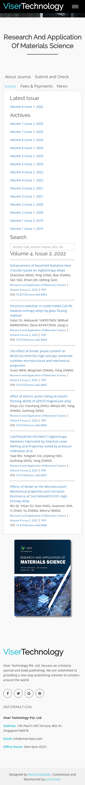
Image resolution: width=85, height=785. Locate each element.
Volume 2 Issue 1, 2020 (26, 212)
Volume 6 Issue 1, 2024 (26, 148)
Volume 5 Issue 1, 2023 (26, 164)
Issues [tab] (10, 86)
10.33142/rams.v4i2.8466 (31, 425)
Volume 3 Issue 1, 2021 (26, 196)
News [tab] (62, 86)
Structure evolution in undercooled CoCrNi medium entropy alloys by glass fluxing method (41, 311)
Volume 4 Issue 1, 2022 (26, 180)
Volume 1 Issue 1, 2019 (26, 229)
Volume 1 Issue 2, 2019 (26, 220)
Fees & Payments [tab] (36, 86)
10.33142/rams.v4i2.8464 (31, 339)
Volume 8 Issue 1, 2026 (26, 107)
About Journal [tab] (18, 76)
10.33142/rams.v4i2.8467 (31, 475)
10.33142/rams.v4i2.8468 (31, 525)
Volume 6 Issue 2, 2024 (26, 140)
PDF (43, 289)
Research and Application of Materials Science (38, 285)
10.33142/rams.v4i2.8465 (31, 384)
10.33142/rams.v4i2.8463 (31, 294)
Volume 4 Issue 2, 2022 (26, 172)
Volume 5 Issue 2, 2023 (26, 156)
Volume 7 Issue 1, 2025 (26, 132)
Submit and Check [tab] (52, 76)
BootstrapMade (39, 774)
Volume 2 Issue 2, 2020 (26, 204)
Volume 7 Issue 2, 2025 (26, 124)
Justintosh (53, 779)
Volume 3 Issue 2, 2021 (26, 188)
